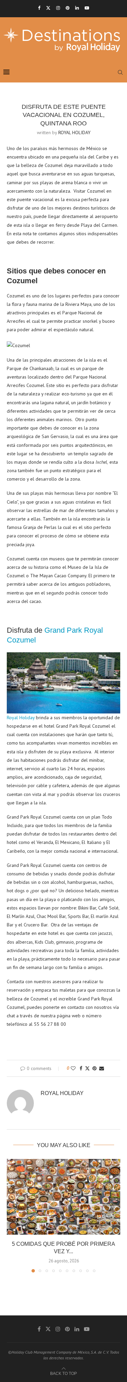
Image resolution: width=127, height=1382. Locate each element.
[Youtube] (87, 8)
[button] (12, 1215)
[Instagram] (58, 8)
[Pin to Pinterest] (94, 1068)
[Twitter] (48, 8)
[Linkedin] (77, 8)
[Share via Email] (101, 1068)
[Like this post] (73, 1068)
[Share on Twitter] (87, 1068)
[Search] (120, 72)
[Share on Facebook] (81, 1068)
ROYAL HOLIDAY (74, 132)
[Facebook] (39, 8)
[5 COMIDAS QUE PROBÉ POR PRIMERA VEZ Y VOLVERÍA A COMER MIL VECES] (63, 1196)
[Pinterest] (67, 8)
